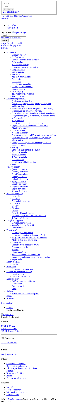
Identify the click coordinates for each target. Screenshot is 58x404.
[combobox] (13, 35)
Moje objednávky (13, 390)
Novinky (10, 43)
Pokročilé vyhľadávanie (11, 38)
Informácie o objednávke (17, 392)
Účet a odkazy (7, 303)
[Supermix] (19, 32)
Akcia (3, 43)
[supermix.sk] (7, 314)
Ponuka (4, 48)
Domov (9, 307)
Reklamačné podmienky (16, 366)
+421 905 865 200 (9, 16)
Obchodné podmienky (15, 363)
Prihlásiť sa (11, 25)
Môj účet (10, 387)
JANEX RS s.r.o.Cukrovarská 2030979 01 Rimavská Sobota (12, 328)
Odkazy (4, 18)
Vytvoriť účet (12, 28)
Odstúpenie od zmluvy (16, 378)
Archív (9, 376)
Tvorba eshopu (14, 399)
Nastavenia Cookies (14, 373)
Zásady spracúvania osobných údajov (22, 368)
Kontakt (18, 43)
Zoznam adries (12, 394)
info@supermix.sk (25, 16)
